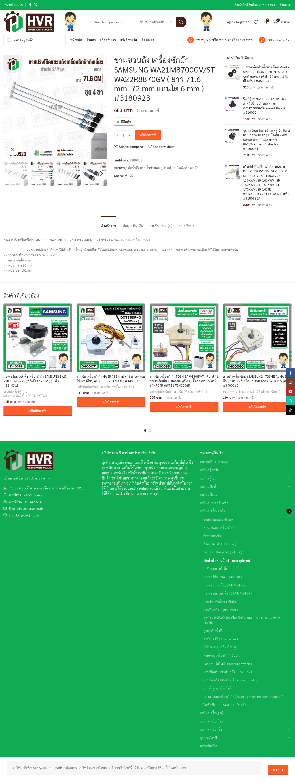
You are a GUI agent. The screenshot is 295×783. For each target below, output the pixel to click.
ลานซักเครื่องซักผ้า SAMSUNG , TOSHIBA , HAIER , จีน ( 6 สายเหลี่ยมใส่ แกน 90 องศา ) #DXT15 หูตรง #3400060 (256, 380)
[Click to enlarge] (12, 150)
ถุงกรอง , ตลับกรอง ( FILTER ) (223, 552)
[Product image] (37, 337)
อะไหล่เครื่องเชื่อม (212, 729)
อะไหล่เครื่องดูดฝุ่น (212, 713)
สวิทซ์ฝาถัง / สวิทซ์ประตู (220, 647)
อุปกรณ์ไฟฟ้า (209, 737)
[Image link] (28, 460)
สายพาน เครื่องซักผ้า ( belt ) (223, 655)
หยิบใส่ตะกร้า (147, 135)
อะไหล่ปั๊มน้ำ (208, 486)
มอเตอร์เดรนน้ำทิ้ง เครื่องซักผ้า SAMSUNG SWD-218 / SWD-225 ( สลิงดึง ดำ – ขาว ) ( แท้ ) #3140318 (35, 380)
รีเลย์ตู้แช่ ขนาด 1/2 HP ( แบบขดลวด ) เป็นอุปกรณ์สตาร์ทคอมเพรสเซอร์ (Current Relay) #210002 (264, 105)
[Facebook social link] (30, 5)
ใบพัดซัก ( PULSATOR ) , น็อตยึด (225, 705)
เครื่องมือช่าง (208, 746)
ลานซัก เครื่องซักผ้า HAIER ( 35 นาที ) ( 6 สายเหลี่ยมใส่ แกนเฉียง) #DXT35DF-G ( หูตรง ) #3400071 (111, 378)
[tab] (108, 223)
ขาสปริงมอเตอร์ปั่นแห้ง (219, 519)
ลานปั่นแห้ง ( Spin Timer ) (221, 609)
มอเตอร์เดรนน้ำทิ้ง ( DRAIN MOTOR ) (26, 396)
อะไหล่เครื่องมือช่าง (213, 721)
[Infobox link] (220, 40)
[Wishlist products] (255, 22)
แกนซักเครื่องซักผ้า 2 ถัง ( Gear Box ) (228, 672)
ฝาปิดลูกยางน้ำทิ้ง (215, 568)
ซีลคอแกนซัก (212, 536)
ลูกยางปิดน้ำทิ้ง (214, 630)
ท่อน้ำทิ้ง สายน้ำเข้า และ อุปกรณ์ (149, 168)
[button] (37, 411)
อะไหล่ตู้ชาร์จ (209, 470)
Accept (277, 770)
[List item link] (49, 488)
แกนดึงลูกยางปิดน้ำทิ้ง (218, 688)
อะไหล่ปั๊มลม (208, 494)
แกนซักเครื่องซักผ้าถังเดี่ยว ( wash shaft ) (230, 680)
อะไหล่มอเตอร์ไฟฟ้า (214, 503)
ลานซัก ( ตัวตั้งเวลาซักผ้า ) (117, 387)
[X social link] (36, 5)
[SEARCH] (181, 22)
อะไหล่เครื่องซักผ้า (185, 168)
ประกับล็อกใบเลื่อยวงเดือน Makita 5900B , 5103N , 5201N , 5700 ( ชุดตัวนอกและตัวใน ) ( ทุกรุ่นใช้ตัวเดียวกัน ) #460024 (266, 74)
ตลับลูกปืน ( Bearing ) (215, 462)
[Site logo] (29, 21)
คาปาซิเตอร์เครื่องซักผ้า (219, 527)
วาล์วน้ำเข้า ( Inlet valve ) (221, 639)
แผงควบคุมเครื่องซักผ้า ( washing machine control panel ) (243, 696)
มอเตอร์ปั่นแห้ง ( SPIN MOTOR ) (225, 585)
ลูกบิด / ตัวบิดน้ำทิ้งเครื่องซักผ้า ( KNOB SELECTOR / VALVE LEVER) (242, 620)
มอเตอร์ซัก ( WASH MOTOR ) (223, 577)
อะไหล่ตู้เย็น (208, 478)
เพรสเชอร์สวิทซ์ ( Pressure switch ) (228, 664)
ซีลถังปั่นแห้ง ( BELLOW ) (220, 544)
